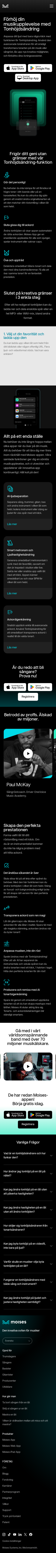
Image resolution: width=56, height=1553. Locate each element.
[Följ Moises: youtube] (14, 1534)
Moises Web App (11, 1446)
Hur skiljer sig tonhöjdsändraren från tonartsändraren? (25, 1227)
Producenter (9, 1381)
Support (6, 1510)
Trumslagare (9, 1356)
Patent (5, 1522)
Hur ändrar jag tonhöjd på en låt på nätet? (24, 1173)
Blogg (5, 1474)
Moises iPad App (11, 1452)
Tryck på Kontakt (11, 1516)
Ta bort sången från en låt (16, 1402)
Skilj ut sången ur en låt (14, 1408)
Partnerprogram (11, 1492)
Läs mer (12, 524)
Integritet (7, 1498)
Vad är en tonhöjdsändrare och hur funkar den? (25, 1155)
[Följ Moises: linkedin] (20, 1534)
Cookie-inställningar (11, 1541)
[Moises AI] (5, 6)
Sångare (6, 1362)
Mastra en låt (9, 1414)
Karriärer (7, 1486)
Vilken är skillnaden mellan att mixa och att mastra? (25, 1423)
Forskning (7, 1480)
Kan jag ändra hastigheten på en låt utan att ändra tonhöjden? (25, 1209)
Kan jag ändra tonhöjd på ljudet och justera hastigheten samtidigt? (25, 1300)
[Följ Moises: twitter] (25, 1534)
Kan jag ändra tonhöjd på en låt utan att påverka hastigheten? (25, 1191)
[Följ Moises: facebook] (30, 1534)
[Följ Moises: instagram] (3, 1534)
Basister (6, 1368)
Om (4, 1467)
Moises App (8, 1440)
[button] (28, 753)
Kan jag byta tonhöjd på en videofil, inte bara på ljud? (25, 1245)
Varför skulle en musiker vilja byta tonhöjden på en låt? (24, 1264)
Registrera (28, 696)
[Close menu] (51, 6)
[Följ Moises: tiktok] (9, 1534)
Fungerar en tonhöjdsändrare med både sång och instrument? (24, 1282)
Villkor (5, 1504)
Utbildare (7, 1387)
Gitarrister (7, 1375)
